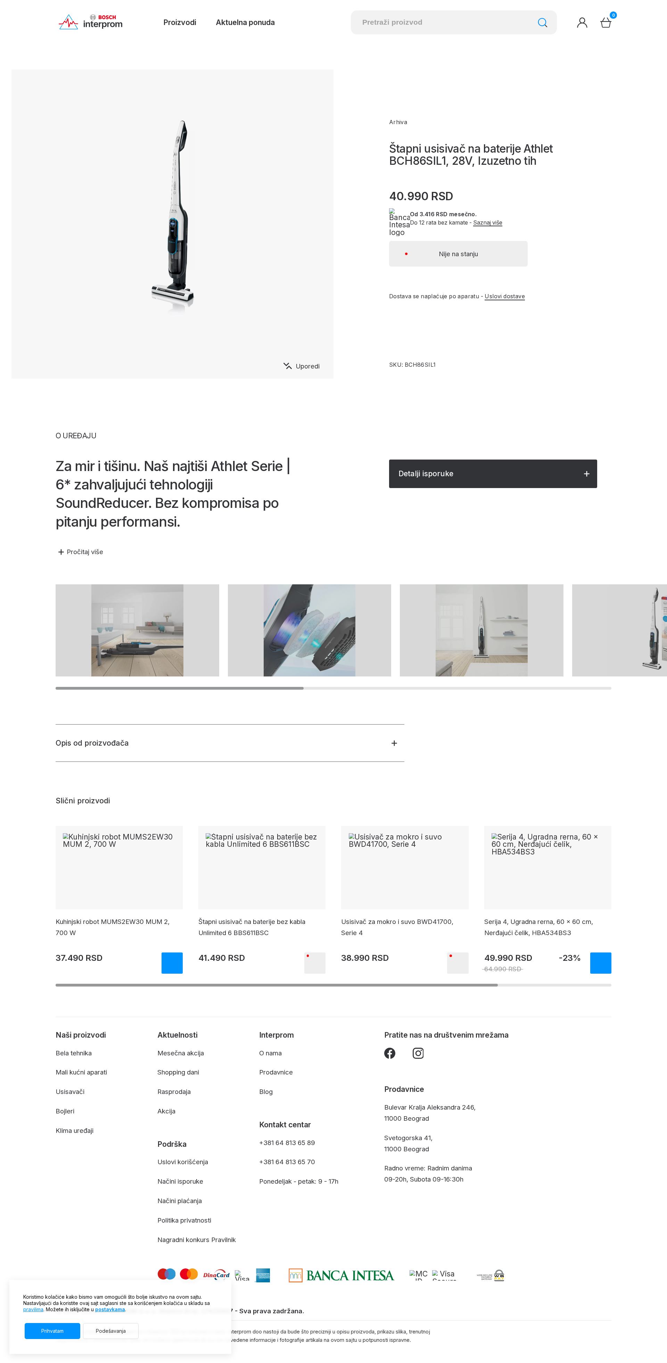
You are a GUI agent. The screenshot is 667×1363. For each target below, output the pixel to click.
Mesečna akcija (180, 1053)
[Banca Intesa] (342, 1275)
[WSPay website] (490, 1275)
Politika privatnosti (184, 1220)
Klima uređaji (74, 1130)
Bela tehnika (74, 1053)
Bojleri (65, 1111)
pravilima (33, 1309)
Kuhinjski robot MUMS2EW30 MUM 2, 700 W (113, 927)
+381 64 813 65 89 (287, 1142)
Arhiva (398, 122)
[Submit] (542, 22)
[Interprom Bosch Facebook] (389, 1055)
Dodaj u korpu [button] (172, 963)
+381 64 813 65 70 (287, 1162)
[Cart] (605, 22)
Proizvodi (179, 22)
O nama (270, 1053)
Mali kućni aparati (81, 1072)
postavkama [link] (110, 1309)
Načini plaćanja (179, 1200)
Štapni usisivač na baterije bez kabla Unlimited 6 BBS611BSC (251, 927)
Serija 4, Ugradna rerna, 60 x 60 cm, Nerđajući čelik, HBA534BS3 (538, 927)
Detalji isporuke (425, 473)
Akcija (166, 1111)
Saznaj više (487, 223)
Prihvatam (52, 1330)
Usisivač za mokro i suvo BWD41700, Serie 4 (397, 927)
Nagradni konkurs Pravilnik (196, 1239)
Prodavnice (276, 1072)
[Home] (90, 22)
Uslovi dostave (505, 296)
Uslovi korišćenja (182, 1162)
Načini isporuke (180, 1181)
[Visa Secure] (444, 1275)
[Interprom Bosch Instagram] (418, 1055)
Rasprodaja (174, 1091)
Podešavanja (111, 1330)
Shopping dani (178, 1072)
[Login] (582, 22)
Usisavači (70, 1091)
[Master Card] (419, 1275)
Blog (266, 1091)
